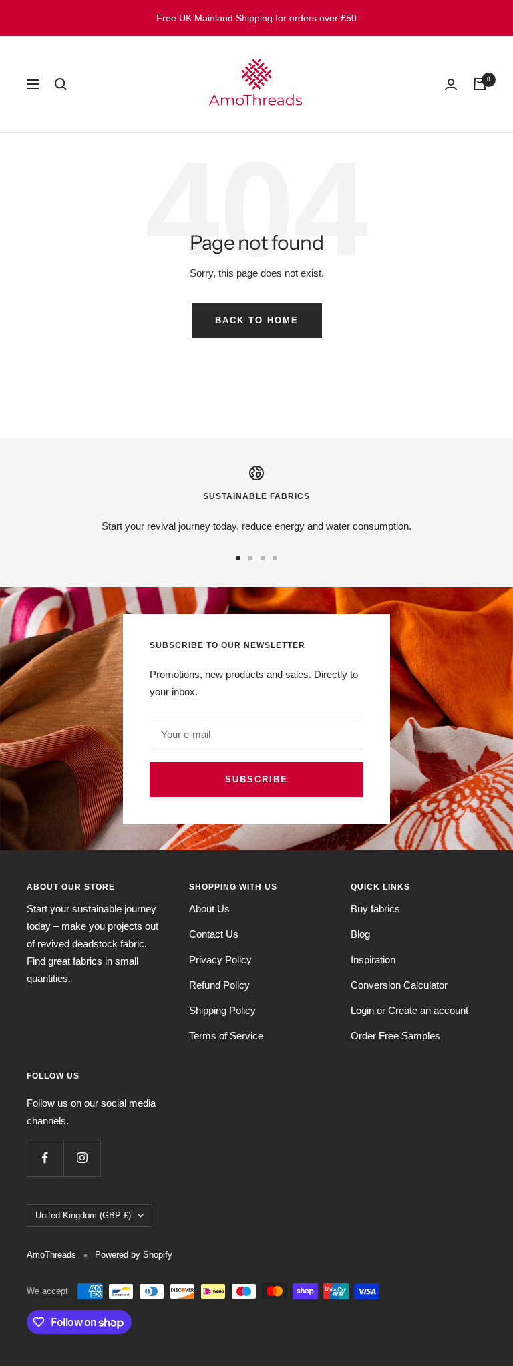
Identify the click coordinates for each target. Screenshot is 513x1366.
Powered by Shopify (133, 1255)
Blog (360, 934)
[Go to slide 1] (238, 558)
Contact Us (213, 934)
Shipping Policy (222, 1010)
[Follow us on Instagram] (81, 1158)
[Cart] (479, 84)
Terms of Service (226, 1035)
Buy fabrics (375, 908)
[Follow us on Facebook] (45, 1158)
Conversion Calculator (399, 985)
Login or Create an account (409, 1010)
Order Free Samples (395, 1035)
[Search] (61, 84)
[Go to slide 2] (250, 558)
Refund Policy (219, 985)
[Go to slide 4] (275, 558)
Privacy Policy (220, 959)
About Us (209, 908)
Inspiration (373, 959)
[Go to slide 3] (263, 558)
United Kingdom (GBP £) (83, 1215)
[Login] (451, 84)
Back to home (257, 320)
